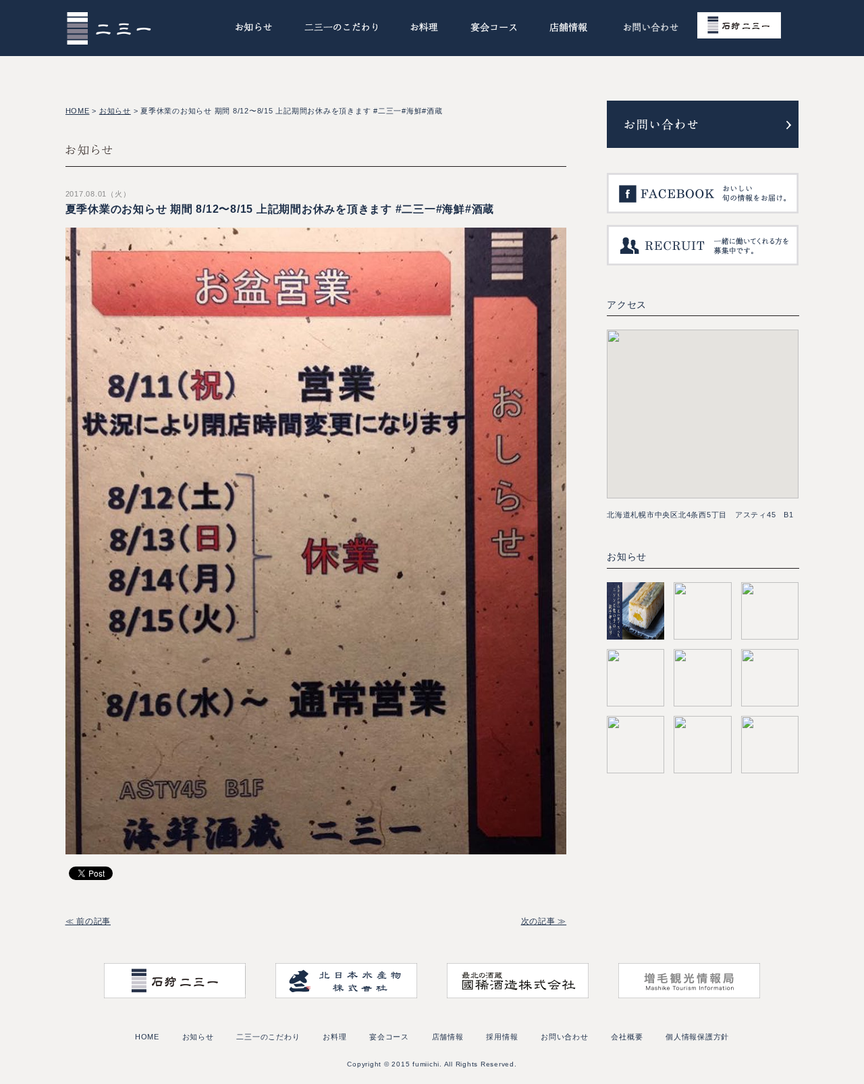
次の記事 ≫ (544, 921)
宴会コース (389, 1037)
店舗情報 (448, 1037)
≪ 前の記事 (88, 921)
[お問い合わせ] (650, 29)
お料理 (334, 1037)
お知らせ (115, 111)
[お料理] (424, 29)
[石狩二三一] (747, 27)
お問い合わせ (565, 1037)
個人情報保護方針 (697, 1037)
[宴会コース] (493, 29)
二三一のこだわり (268, 1037)
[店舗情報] (568, 29)
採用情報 (502, 1037)
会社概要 (627, 1037)
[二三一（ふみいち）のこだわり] (341, 29)
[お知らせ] (253, 29)
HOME (77, 111)
